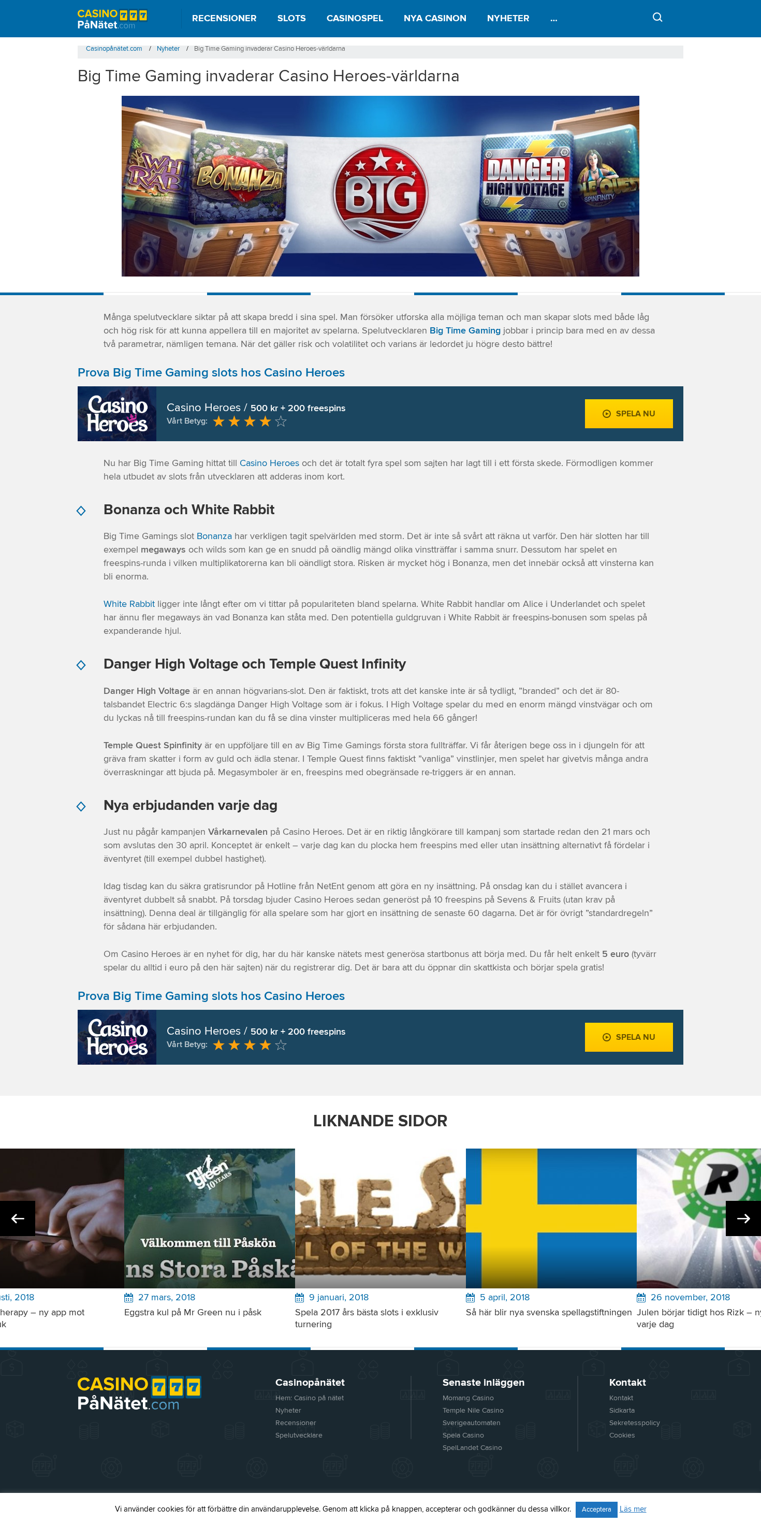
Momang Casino (468, 1398)
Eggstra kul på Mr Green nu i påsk (192, 1312)
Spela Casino (463, 1435)
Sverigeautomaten (472, 1423)
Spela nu (635, 414)
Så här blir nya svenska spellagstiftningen (549, 1312)
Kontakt (621, 1398)
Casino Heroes (269, 463)
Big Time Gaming (465, 331)
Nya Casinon (435, 18)
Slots (291, 18)
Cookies (622, 1435)
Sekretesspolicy (634, 1423)
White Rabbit (129, 604)
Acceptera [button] (596, 1509)
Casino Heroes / (256, 408)
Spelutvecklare (299, 1435)
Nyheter (508, 18)
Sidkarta (622, 1410)
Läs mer (633, 1509)
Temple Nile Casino (473, 1410)
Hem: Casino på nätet (309, 1398)
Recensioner (224, 18)
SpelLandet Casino (472, 1448)
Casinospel (355, 18)
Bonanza (214, 536)
